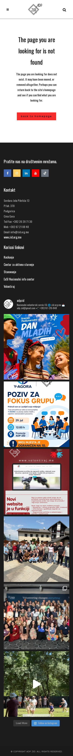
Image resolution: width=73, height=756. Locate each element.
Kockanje (9, 257)
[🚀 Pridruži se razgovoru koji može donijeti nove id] (36, 414)
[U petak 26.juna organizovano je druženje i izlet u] (36, 549)
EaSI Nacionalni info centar (19, 279)
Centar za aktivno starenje (19, 264)
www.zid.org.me (12, 237)
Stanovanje (10, 272)
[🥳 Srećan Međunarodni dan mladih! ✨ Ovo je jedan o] (36, 347)
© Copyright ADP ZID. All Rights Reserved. (37, 751)
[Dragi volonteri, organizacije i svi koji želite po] (36, 481)
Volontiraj (9, 286)
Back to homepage (36, 116)
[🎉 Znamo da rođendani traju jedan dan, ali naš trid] (36, 684)
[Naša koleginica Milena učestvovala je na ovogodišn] (36, 616)
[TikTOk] (45, 173)
